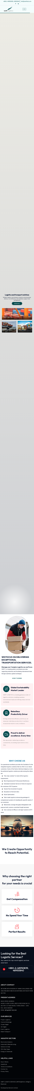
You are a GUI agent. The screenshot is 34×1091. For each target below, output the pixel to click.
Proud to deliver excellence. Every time (21, 734)
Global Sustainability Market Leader (20, 688)
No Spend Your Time (17, 915)
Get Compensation (17, 899)
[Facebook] (15, 4)
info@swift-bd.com (11, 1010)
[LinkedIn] (18, 4)
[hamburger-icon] (24, 9)
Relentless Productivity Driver (19, 712)
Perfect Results (17, 932)
